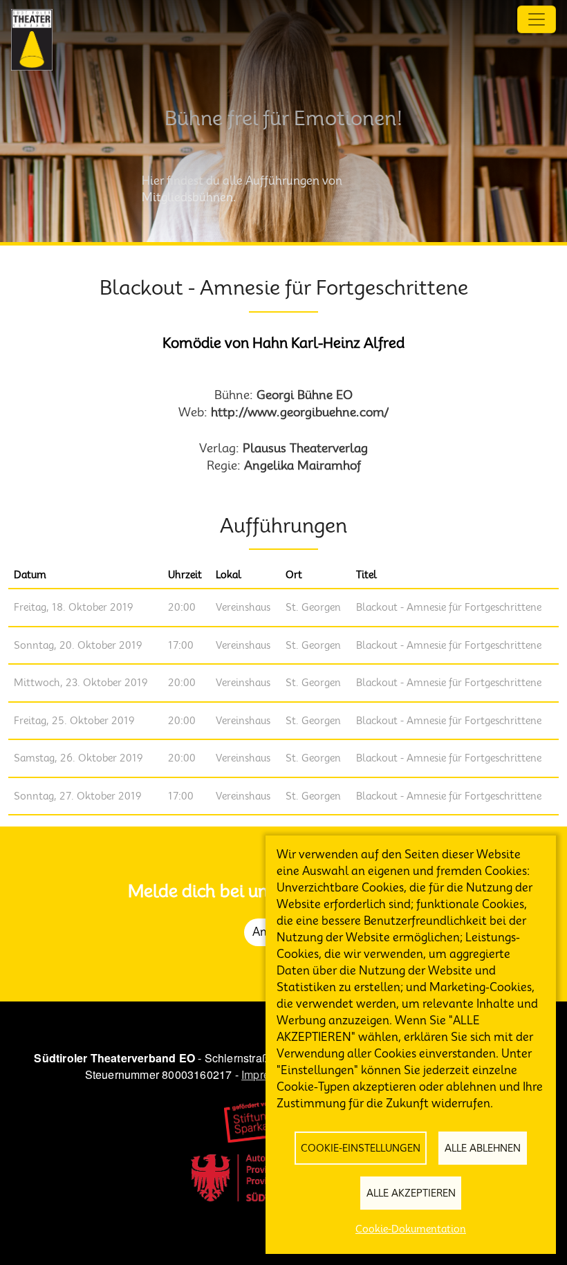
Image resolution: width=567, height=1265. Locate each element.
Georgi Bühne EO (305, 394)
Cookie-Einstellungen (360, 1148)
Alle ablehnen (483, 1148)
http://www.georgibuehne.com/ (300, 412)
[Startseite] (32, 40)
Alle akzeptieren (411, 1193)
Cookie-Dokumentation (410, 1229)
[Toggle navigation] (536, 19)
